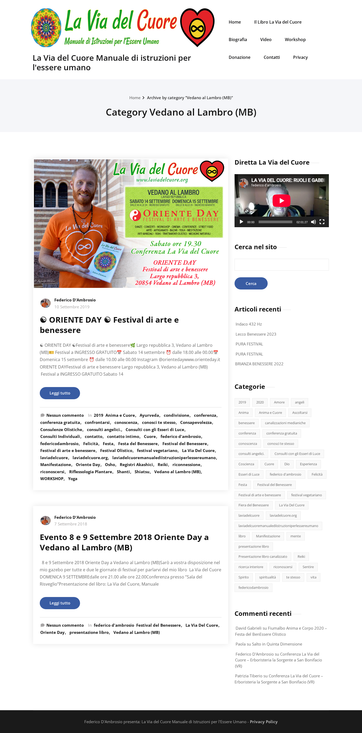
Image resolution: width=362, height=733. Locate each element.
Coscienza (246, 464)
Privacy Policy (264, 721)
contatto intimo (123, 436)
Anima (244, 412)
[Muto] (313, 222)
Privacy (300, 57)
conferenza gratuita (60, 422)
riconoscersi (52, 471)
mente (295, 536)
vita (313, 577)
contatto (93, 436)
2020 (260, 402)
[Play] (241, 222)
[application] (282, 200)
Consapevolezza (196, 422)
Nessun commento (65, 415)
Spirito (244, 577)
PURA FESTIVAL (249, 343)
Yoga (72, 478)
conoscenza (125, 422)
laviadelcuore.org (90, 457)
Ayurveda (149, 415)
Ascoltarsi (299, 412)
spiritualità (267, 577)
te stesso (293, 577)
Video (266, 39)
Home (235, 22)
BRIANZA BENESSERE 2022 (259, 363)
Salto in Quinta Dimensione (277, 644)
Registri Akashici (136, 464)
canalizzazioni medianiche (285, 422)
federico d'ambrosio (181, 436)
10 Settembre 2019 (72, 306)
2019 (98, 415)
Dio (287, 464)
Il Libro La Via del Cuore (278, 22)
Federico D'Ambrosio (75, 299)
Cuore (150, 436)
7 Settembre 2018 (70, 523)
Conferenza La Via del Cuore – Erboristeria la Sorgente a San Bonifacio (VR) (278, 660)
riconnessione (186, 464)
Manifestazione (55, 464)
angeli (299, 402)
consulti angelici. (104, 429)
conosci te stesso (158, 422)
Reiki (163, 464)
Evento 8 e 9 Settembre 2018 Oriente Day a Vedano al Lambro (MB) (124, 542)
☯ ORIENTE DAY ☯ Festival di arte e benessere (109, 324)
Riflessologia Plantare (90, 471)
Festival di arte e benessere (67, 450)
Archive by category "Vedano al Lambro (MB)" (190, 97)
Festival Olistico (116, 450)
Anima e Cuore (120, 415)
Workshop (295, 39)
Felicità (90, 443)
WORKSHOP (51, 478)
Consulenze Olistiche (61, 429)
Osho (110, 464)
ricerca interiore (251, 566)
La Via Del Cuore (198, 450)
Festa (108, 443)
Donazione (239, 57)
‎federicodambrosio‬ (59, 443)
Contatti (272, 57)
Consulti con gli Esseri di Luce (155, 429)
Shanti (123, 471)
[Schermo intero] (322, 222)
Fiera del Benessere (254, 505)
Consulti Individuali (60, 436)
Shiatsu (142, 471)
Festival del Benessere (184, 443)
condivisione (176, 415)
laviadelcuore (54, 457)
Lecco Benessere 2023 (256, 334)
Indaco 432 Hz (249, 324)
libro (242, 536)
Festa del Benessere (138, 443)
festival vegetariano (157, 450)
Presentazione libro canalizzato (263, 556)
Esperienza (308, 464)
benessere (247, 422)
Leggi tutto (60, 393)
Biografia (238, 39)
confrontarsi (97, 422)
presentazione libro (89, 632)
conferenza (205, 415)
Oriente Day (88, 464)
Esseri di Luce (249, 474)
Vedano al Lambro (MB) (177, 471)
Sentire (308, 566)
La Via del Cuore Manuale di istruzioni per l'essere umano (112, 62)
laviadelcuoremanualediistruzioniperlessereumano (164, 457)
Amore (279, 402)
